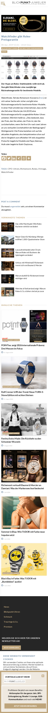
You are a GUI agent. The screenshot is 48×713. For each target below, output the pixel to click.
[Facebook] (4, 158)
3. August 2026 (7, 445)
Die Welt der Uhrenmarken (31, 48)
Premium (8, 626)
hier (41, 98)
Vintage (42, 168)
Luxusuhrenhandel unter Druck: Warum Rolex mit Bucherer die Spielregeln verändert (28, 252)
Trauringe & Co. (11, 621)
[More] (28, 158)
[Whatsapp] (24, 158)
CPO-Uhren (14, 168)
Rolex (35, 168)
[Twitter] (9, 158)
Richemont (25, 168)
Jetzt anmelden (11, 648)
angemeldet (15, 206)
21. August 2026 (8, 352)
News (4, 51)
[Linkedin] (14, 158)
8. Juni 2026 (7, 585)
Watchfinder (7, 172)
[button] (43, 676)
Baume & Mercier (10, 480)
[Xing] (19, 158)
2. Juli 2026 (6, 492)
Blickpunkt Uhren (10, 48)
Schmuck (8, 616)
